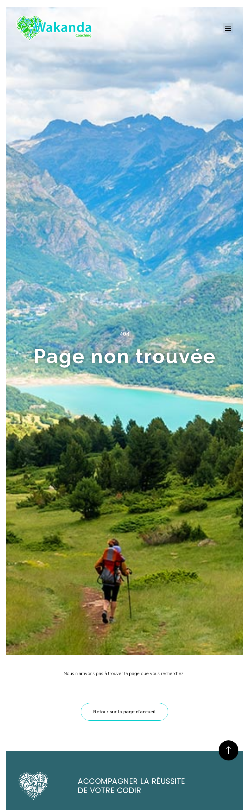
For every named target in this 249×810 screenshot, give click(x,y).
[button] (228, 28)
